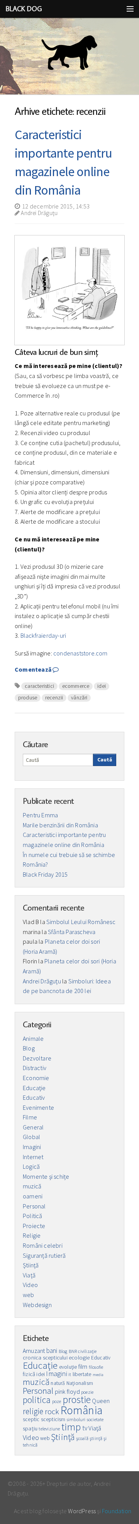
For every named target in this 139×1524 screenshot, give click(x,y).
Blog (29, 1048)
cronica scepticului (45, 1357)
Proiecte (34, 1226)
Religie (32, 1235)
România (81, 1410)
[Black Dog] (69, 56)
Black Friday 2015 (45, 874)
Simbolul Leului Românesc (80, 922)
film (83, 1366)
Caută (104, 759)
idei (101, 685)
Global (31, 1137)
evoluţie (68, 1367)
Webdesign (37, 1305)
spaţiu (30, 1428)
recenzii (54, 697)
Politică (32, 1216)
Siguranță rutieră (44, 1255)
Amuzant (34, 1350)
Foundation (116, 1511)
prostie (77, 1399)
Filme (30, 1117)
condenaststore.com (80, 653)
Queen (101, 1401)
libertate (82, 1374)
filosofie (96, 1367)
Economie (36, 1078)
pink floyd (67, 1391)
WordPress (82, 1511)
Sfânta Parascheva (71, 932)
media (98, 1374)
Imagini (32, 1147)
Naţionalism (79, 1383)
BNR (73, 1351)
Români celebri (43, 1245)
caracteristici (39, 685)
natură (58, 1383)
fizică (29, 1374)
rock (52, 1411)
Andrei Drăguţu (39, 213)
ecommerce (76, 685)
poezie (87, 1392)
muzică (32, 1186)
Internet (33, 1157)
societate (95, 1419)
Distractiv (34, 1068)
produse (27, 697)
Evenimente (38, 1107)
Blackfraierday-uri (43, 635)
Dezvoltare (37, 1058)
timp (71, 1427)
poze (56, 1401)
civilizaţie (87, 1351)
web (28, 1295)
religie (33, 1411)
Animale (33, 1038)
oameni (32, 1196)
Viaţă (29, 1275)
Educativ (34, 1097)
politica (37, 1399)
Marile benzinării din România (60, 825)
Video (30, 1285)
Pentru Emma (40, 815)
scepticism (53, 1419)
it (69, 1374)
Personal (34, 1206)
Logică (31, 1166)
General (33, 1127)
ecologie (79, 1357)
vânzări (79, 697)
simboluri (76, 1419)
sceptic (31, 1419)
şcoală (82, 1438)
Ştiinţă (31, 1265)
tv (84, 1428)
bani (52, 1350)
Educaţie (34, 1088)
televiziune (49, 1429)
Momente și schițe (46, 1176)
